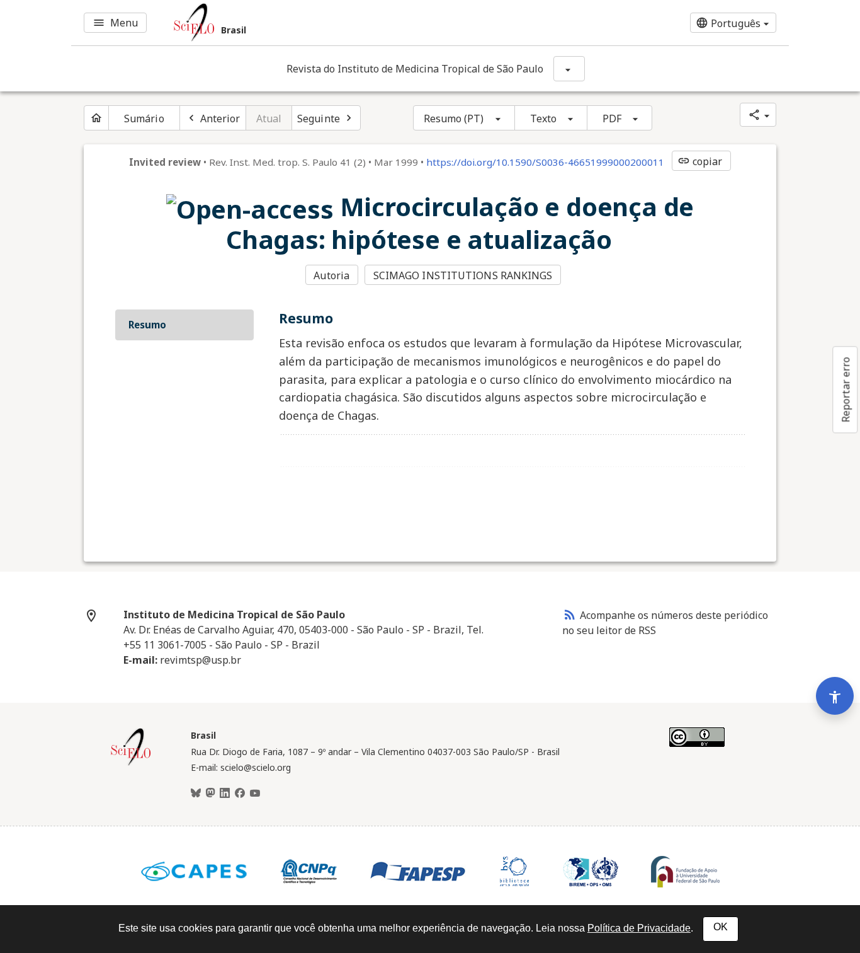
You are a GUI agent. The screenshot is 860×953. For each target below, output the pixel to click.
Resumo (147, 324)
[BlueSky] (196, 793)
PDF (612, 118)
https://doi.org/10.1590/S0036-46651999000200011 (545, 162)
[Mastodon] (210, 793)
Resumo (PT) (454, 118)
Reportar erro (845, 389)
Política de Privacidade (639, 928)
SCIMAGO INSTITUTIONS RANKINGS (463, 275)
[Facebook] (240, 793)
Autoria (331, 275)
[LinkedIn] (225, 793)
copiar (700, 161)
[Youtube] (255, 793)
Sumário (144, 118)
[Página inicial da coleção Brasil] (131, 764)
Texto (543, 118)
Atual (269, 118)
